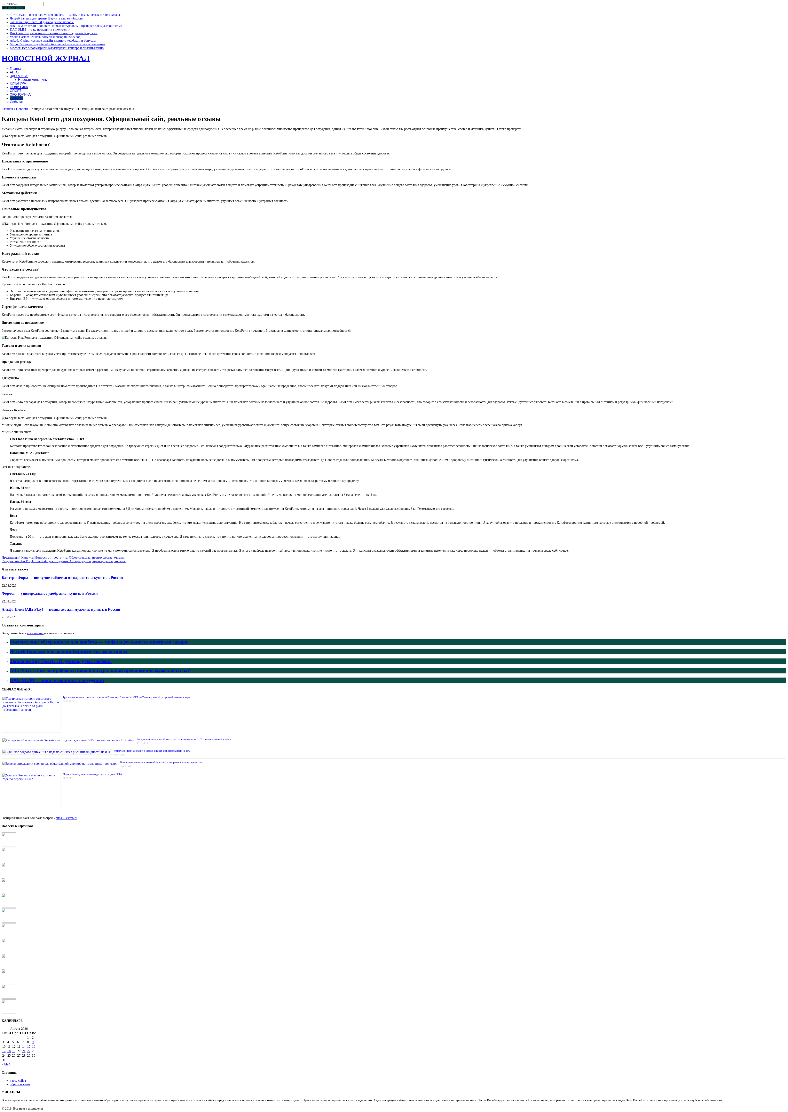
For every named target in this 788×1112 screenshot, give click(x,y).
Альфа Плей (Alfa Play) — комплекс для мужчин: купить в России (61, 609)
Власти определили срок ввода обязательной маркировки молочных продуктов (161, 762)
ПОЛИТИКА (19, 87)
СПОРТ (15, 91)
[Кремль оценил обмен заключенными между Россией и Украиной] (9, 921)
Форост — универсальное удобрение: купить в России (50, 593)
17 (4, 1051)
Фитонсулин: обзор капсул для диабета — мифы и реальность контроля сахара (65, 14)
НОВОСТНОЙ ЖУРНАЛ (46, 58)
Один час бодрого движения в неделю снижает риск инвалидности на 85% (152, 750)
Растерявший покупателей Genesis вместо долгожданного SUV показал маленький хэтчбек (184, 739)
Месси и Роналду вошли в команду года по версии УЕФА (92, 774)
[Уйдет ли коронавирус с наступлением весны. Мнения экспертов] (9, 982)
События (17, 102)
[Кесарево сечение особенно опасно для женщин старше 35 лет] (9, 936)
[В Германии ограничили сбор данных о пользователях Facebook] (9, 1012)
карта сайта (18, 1080)
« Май (6, 1064)
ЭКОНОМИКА (20, 94)
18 (9, 1051)
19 (13, 1051)
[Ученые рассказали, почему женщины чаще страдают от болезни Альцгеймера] (9, 906)
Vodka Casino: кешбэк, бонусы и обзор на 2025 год (45, 37)
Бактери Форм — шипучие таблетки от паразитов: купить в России (62, 577)
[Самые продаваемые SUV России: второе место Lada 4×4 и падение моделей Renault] (9, 876)
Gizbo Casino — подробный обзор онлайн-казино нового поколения (57, 44)
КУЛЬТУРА (18, 83)
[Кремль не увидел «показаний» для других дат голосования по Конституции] (9, 952)
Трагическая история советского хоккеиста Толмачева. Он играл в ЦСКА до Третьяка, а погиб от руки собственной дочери (126, 697)
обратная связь (20, 1084)
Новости (16, 98)
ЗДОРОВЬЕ (19, 76)
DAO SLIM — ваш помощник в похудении (40, 29)
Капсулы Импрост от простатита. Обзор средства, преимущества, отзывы (63, 557)
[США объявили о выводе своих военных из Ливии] (9, 967)
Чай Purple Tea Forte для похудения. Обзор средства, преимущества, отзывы (64, 561)
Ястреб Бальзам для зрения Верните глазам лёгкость (46, 18)
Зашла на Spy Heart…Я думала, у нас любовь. (42, 22)
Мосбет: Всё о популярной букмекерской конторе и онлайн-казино (57, 48)
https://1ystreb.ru (66, 818)
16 (33, 1046)
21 (23, 1051)
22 (28, 1051)
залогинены (35, 633)
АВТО (14, 72)
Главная (16, 68)
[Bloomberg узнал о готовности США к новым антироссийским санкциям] (9, 861)
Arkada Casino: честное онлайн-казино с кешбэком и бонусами (53, 40)
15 (28, 1046)
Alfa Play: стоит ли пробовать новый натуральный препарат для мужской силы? (66, 25)
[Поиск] (3, 4)
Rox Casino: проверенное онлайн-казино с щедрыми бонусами (53, 33)
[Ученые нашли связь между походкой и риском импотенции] (9, 845)
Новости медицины (33, 79)
